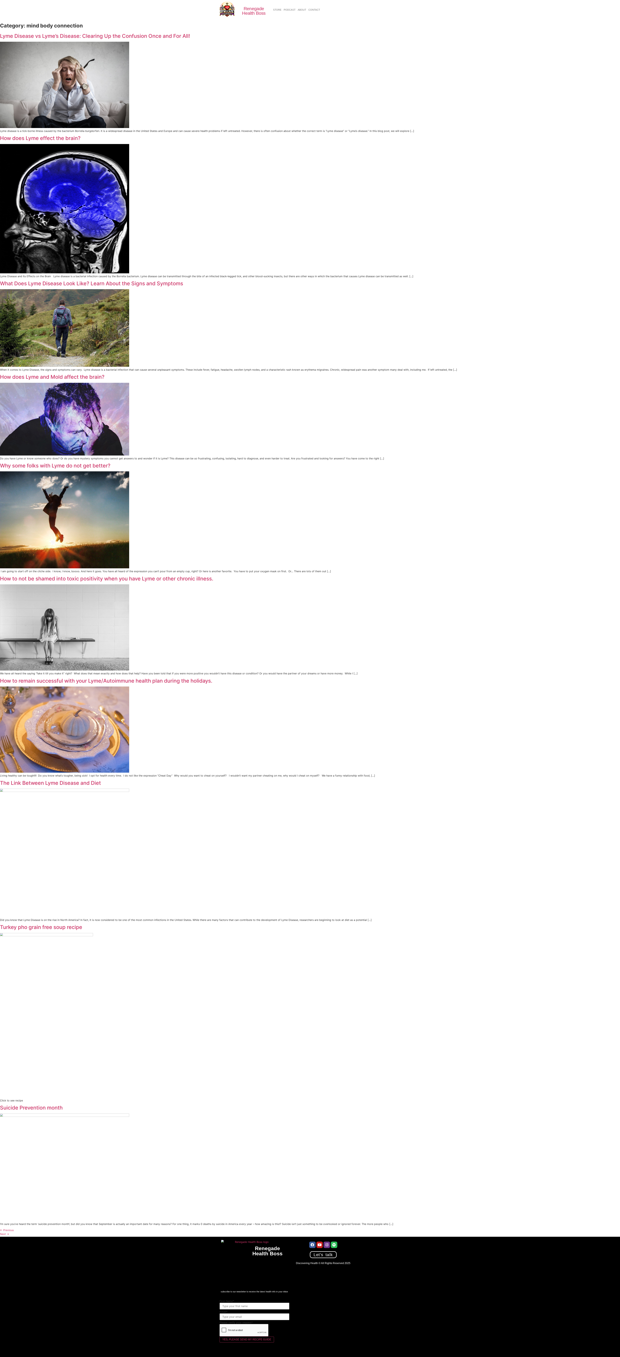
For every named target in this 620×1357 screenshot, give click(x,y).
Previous (7, 1230)
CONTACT (314, 9)
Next (4, 1234)
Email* (223, 1311)
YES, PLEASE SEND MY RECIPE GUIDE (246, 1339)
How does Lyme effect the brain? (40, 138)
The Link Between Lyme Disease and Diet (50, 783)
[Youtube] (319, 1245)
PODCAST (289, 9)
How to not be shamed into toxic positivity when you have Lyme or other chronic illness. (106, 578)
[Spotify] (334, 1245)
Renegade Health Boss (253, 11)
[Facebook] (312, 1245)
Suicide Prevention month (31, 1108)
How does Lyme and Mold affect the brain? (52, 377)
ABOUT (302, 9)
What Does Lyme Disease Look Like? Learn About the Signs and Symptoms (91, 283)
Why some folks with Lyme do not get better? (55, 465)
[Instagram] (327, 1245)
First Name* (227, 1301)
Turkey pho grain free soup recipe (41, 927)
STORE (277, 9)
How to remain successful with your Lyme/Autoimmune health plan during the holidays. (106, 681)
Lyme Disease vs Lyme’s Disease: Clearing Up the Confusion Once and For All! (95, 36)
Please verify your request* (236, 1322)
